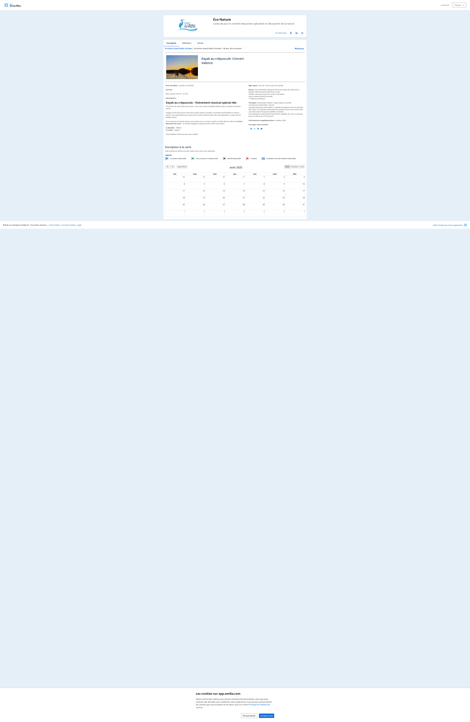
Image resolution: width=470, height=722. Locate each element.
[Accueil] (12, 5)
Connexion (445, 5)
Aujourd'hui (181, 166)
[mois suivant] (172, 166)
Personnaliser (249, 715)
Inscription (171, 43)
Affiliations (186, 43)
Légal (79, 225)
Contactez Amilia (68, 225)
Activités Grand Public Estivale (178, 48)
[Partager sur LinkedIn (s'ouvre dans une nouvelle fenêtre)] (258, 129)
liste (302, 166)
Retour (300, 48)
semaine (295, 166)
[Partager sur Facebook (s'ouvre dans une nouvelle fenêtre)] (251, 129)
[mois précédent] (167, 166)
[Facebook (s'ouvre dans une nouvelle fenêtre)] (291, 32)
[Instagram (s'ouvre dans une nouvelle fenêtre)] (302, 32)
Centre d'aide (54, 225)
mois (287, 166)
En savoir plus (281, 33)
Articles (200, 43)
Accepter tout (266, 715)
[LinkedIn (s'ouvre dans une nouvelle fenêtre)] (296, 32)
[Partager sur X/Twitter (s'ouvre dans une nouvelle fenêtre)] (254, 129)
